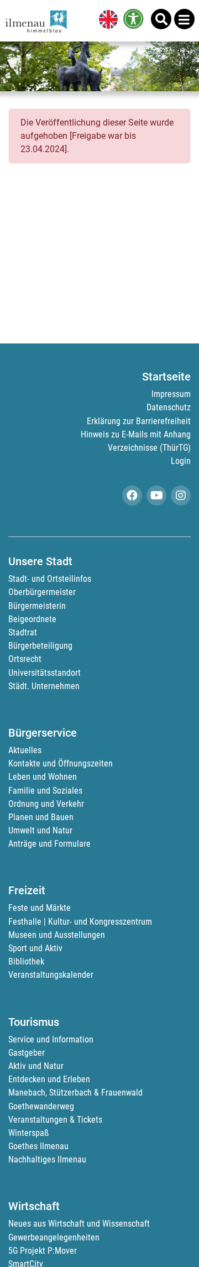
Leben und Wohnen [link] (42, 776)
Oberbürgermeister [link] (42, 592)
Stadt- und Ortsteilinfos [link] (49, 578)
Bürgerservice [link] (42, 732)
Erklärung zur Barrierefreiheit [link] (139, 421)
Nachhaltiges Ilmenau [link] (47, 1159)
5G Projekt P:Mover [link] (42, 1250)
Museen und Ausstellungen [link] (56, 935)
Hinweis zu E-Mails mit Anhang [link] (136, 434)
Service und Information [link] (50, 1039)
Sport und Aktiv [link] (35, 948)
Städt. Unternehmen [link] (44, 686)
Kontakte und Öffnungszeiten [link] (60, 763)
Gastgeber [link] (26, 1052)
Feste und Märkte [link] (39, 908)
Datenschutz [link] (168, 407)
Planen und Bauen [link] (41, 817)
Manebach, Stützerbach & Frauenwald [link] (75, 1092)
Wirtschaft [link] (34, 1206)
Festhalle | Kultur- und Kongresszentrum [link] (80, 921)
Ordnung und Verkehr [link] (46, 804)
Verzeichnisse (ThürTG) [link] (149, 447)
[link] (106, 20)
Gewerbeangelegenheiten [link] (54, 1237)
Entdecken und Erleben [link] (49, 1079)
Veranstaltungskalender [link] (50, 974)
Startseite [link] (166, 376)
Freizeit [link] (26, 890)
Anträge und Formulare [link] (49, 843)
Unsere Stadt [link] (40, 561)
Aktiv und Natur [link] (36, 1066)
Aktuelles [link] (24, 750)
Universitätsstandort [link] (44, 673)
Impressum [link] (171, 394)
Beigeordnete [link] (32, 619)
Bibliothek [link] (26, 961)
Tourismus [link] (33, 1022)
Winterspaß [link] (28, 1133)
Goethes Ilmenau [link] (38, 1146)
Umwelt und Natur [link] (40, 830)
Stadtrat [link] (22, 632)
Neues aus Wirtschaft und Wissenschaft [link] (79, 1223)
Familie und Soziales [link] (45, 790)
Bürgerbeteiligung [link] (40, 645)
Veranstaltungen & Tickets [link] (55, 1119)
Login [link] (181, 461)
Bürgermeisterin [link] (37, 606)
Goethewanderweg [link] (41, 1106)
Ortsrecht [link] (24, 659)
